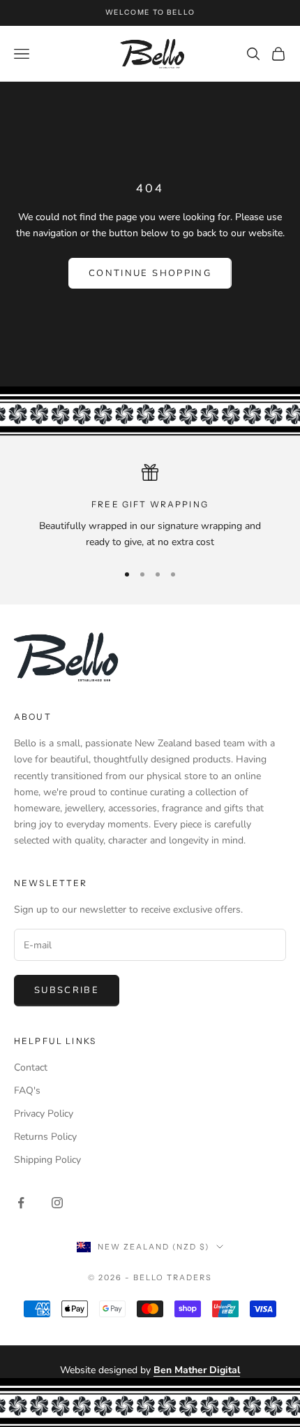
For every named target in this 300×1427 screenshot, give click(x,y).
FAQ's (27, 1090)
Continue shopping (150, 273)
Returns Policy (45, 1136)
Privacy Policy (43, 1113)
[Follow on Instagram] (57, 1203)
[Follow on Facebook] (21, 1203)
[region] (150, 507)
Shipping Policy (47, 1159)
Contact (30, 1067)
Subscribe (66, 990)
